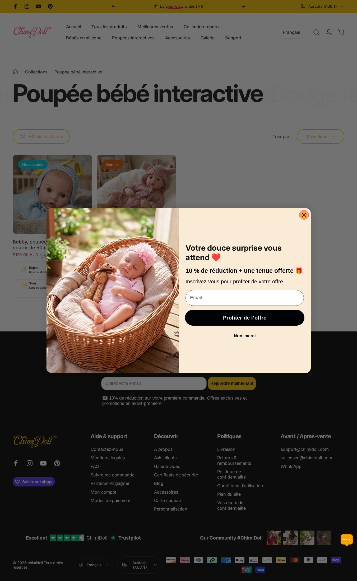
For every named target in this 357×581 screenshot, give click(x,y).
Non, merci (245, 336)
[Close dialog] (304, 214)
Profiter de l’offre (244, 318)
